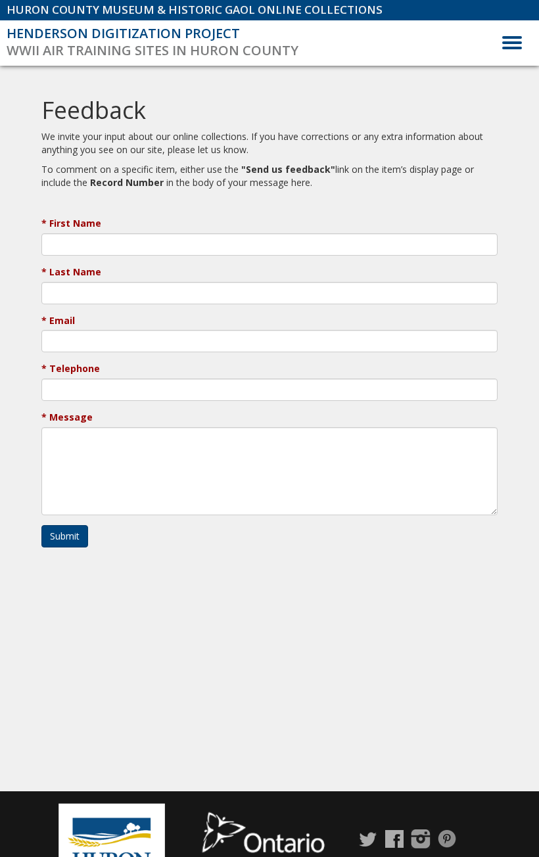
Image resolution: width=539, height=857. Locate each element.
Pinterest (447, 838)
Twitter (368, 838)
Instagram (421, 838)
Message (71, 417)
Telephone (74, 368)
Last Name (75, 272)
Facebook (394, 838)
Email (62, 320)
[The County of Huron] (112, 843)
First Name (75, 223)
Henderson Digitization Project (123, 33)
